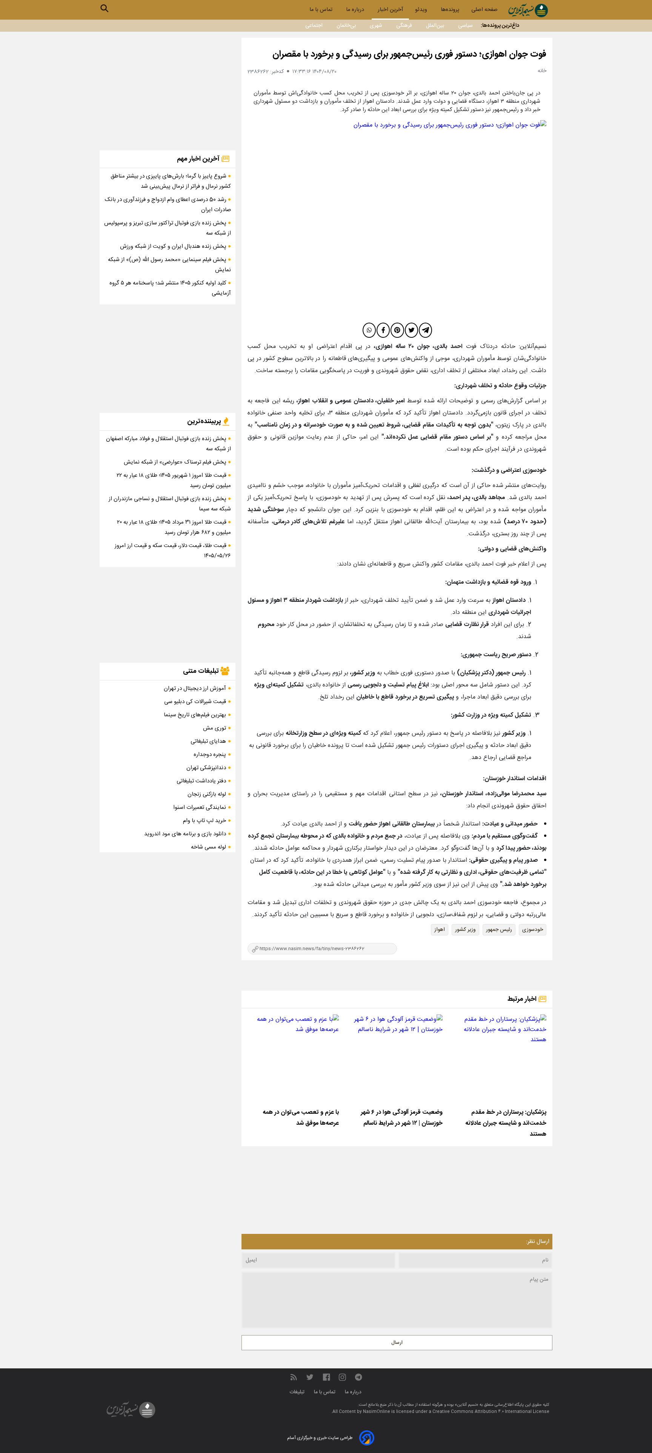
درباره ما (356, 9)
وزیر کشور (465, 929)
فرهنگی (404, 25)
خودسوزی (532, 929)
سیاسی (465, 25)
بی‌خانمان (346, 25)
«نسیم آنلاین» (466, 1405)
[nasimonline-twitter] (310, 1377)
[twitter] (411, 330)
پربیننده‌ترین (205, 421)
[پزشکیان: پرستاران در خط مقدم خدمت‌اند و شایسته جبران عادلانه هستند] (500, 1060)
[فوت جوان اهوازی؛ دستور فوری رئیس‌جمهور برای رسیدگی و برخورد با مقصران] (397, 220)
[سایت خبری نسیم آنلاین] (528, 10)
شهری (376, 25)
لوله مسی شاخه (208, 847)
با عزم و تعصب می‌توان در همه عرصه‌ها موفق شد (301, 1117)
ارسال (397, 1343)
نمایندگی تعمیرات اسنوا (199, 807)
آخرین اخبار (390, 9)
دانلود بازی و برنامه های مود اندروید (185, 834)
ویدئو (422, 9)
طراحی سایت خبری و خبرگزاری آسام (319, 1438)
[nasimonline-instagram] (342, 1377)
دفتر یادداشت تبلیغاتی (201, 781)
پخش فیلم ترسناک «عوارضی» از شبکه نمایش (176, 462)
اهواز (439, 929)
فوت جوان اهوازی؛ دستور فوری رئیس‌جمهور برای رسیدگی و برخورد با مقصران (409, 54)
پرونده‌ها (450, 9)
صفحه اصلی (484, 9)
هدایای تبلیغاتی (208, 741)
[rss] (293, 1377)
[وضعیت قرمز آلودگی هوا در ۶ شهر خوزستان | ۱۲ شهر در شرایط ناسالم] (397, 1060)
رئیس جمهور (499, 929)
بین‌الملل (435, 25)
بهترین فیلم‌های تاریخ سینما (195, 715)
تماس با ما (321, 9)
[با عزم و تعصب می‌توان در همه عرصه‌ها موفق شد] (293, 1060)
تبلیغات (297, 1392)
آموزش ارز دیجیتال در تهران (195, 688)
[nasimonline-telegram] (358, 1377)
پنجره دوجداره (210, 754)
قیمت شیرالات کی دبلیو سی (195, 701)
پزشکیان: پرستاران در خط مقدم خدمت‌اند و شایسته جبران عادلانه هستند (505, 1123)
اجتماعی (314, 25)
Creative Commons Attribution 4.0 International (482, 1411)
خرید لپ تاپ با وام (204, 820)
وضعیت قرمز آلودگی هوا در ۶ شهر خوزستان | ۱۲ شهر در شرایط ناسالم (402, 1117)
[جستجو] (104, 8)
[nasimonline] (326, 1377)
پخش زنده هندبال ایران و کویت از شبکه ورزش (174, 246)
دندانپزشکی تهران (206, 768)
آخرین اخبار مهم (199, 159)
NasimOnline (376, 1411)
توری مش (214, 728)
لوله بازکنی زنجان (207, 794)
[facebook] (383, 330)
